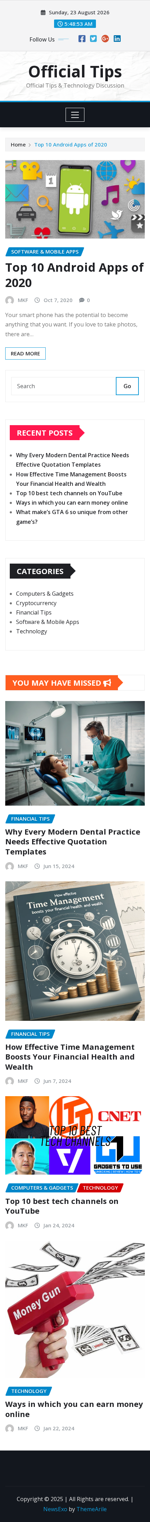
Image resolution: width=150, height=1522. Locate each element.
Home (18, 144)
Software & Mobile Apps (47, 622)
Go (127, 386)
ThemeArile (91, 1509)
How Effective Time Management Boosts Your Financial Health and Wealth (70, 1056)
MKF (23, 299)
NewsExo (55, 1509)
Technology (31, 631)
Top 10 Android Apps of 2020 (70, 144)
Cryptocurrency (36, 603)
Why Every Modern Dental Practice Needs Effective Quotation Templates (72, 841)
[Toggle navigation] (75, 115)
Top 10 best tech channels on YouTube (69, 493)
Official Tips (75, 71)
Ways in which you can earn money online (72, 502)
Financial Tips (34, 612)
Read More (25, 353)
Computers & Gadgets (45, 593)
